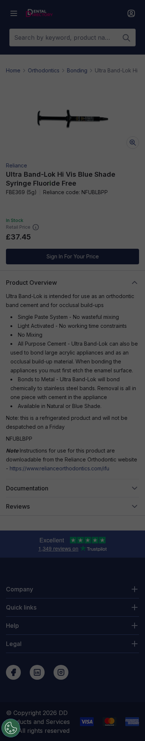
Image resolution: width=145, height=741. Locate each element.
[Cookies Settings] (10, 728)
